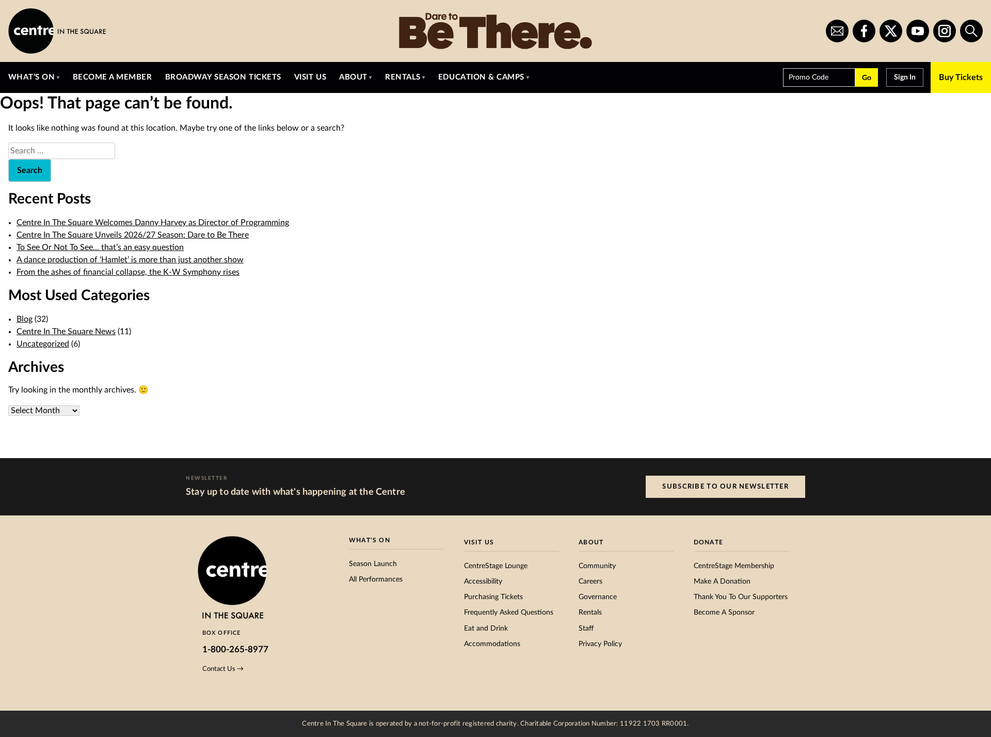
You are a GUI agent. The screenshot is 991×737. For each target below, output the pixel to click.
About (353, 77)
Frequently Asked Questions (508, 612)
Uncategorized (43, 344)
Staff (586, 628)
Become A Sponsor (724, 612)
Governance (598, 597)
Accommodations (492, 644)
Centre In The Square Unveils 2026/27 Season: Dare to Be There (133, 235)
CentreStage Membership (734, 566)
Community (597, 566)
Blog (25, 319)
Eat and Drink (486, 628)
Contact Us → (223, 669)
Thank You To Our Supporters (741, 597)
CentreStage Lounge (496, 566)
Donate (708, 542)
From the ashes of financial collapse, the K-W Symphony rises (128, 272)
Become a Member (112, 77)
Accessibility (483, 581)
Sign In (905, 77)
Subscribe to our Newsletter (725, 486)
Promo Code (808, 77)
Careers (590, 581)
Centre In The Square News (66, 331)
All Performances (376, 579)
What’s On (31, 77)
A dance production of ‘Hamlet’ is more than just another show (130, 260)
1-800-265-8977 (235, 649)
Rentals (403, 77)
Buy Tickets (961, 77)
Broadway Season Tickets (223, 77)
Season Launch (373, 564)
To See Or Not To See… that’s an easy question (100, 247)
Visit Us (310, 77)
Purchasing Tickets (493, 597)
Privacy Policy (600, 644)
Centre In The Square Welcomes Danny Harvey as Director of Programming (153, 222)
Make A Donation (722, 581)
